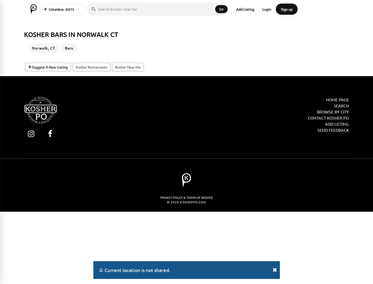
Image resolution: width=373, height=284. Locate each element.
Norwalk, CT (43, 48)
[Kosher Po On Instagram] (31, 134)
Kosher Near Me (128, 67)
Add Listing (245, 9)
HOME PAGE (337, 99)
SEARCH (341, 105)
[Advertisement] (186, 247)
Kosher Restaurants (91, 67)
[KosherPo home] (33, 9)
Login (266, 9)
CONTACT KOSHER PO (328, 117)
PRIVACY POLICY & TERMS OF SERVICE (186, 197)
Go (221, 9)
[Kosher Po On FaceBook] (50, 134)
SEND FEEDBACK (333, 129)
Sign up (287, 9)
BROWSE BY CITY (333, 111)
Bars (69, 48)
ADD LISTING (337, 123)
